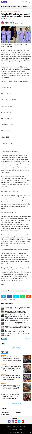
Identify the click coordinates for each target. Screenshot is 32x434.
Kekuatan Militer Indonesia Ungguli (9, 11)
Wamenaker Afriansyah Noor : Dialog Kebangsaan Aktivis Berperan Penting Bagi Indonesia (12, 368)
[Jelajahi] (30, 2)
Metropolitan (6, 6)
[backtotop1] (30, 432)
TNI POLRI (19, 6)
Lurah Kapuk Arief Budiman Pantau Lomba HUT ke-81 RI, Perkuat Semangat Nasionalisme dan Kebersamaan (12, 379)
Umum (18, 11)
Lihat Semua (16, 347)
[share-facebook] (9, 296)
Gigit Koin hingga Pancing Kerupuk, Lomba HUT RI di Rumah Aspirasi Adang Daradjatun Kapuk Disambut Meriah (12, 398)
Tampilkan (27, 338)
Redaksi (9, 426)
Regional (13, 6)
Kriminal (25, 6)
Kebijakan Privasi (21, 428)
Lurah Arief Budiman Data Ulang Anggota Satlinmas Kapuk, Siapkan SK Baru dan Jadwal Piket (12, 359)
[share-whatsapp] (22, 296)
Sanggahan (22, 426)
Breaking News (5, 412)
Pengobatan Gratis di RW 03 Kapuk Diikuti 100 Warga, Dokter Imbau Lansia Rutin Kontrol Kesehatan (11, 387)
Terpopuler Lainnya (16, 403)
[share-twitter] (16, 296)
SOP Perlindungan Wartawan (16, 429)
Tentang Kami (15, 426)
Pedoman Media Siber (12, 428)
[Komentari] (28, 296)
